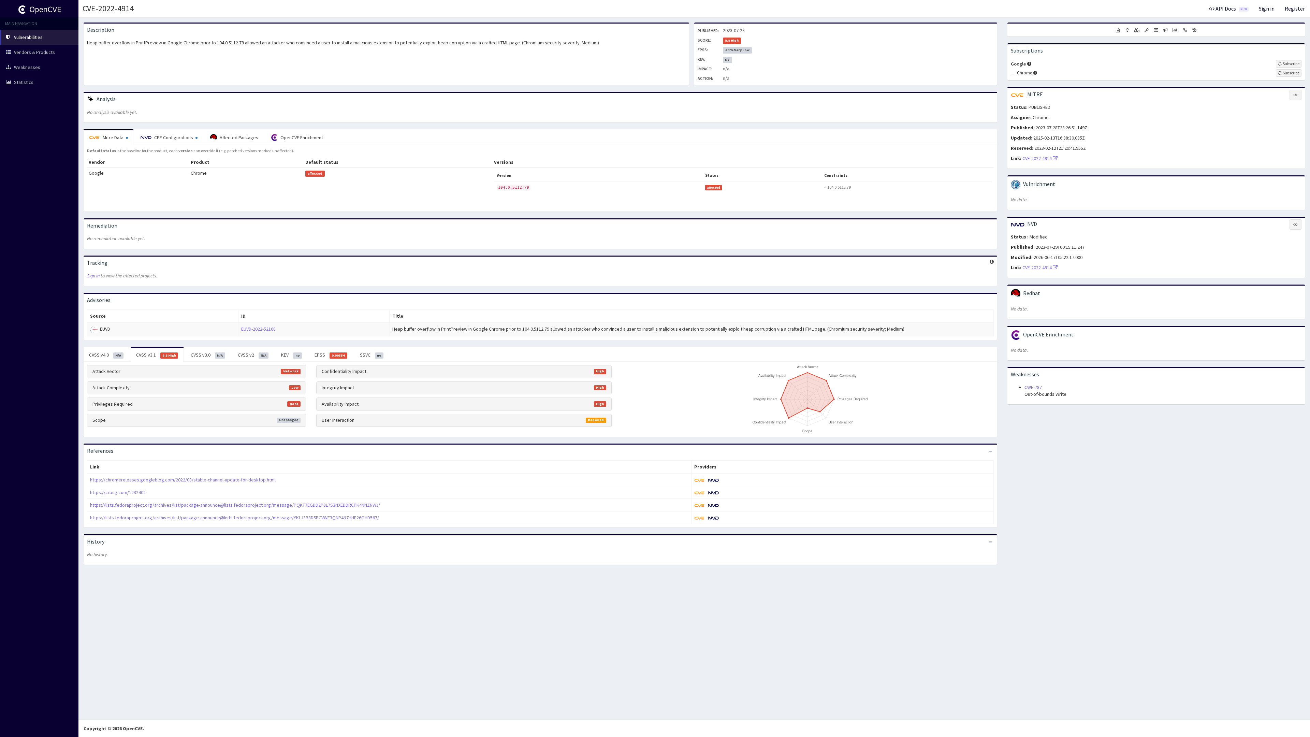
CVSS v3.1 (156, 355)
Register (1295, 8)
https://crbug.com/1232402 (118, 492)
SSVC (370, 355)
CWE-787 (1033, 387)
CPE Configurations (173, 137)
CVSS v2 (252, 355)
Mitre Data (113, 137)
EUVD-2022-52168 (258, 329)
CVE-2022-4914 (108, 8)
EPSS (330, 355)
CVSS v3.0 (207, 355)
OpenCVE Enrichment (301, 137)
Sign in (1267, 8)
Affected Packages (238, 137)
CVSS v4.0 (105, 355)
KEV (290, 355)
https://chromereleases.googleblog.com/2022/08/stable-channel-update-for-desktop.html (183, 480)
